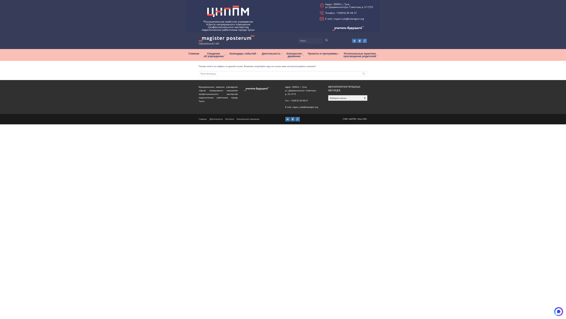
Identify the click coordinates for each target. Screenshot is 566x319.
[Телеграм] (359, 41)
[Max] (365, 41)
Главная (203, 119)
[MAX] (298, 119)
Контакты (229, 119)
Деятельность (216, 119)
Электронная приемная (247, 119)
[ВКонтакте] (354, 41)
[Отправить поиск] (326, 40)
